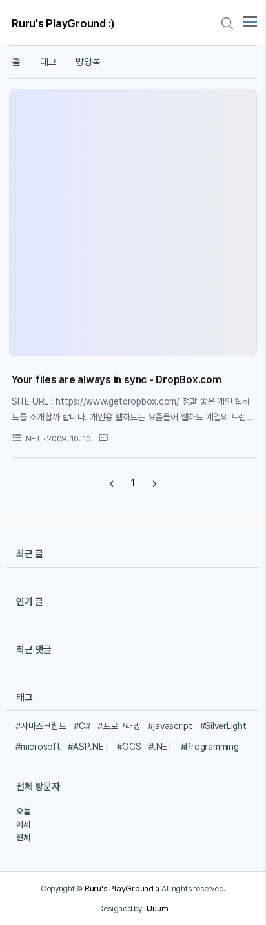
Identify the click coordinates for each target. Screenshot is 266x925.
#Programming (210, 746)
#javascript (170, 726)
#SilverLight (223, 726)
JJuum (156, 908)
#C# (82, 726)
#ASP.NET (88, 746)
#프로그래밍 (119, 726)
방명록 (88, 62)
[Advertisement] (133, 222)
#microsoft (38, 746)
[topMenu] (250, 20)
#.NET (160, 746)
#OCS (129, 746)
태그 (48, 62)
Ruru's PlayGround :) (63, 23)
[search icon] (226, 23)
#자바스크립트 (40, 726)
